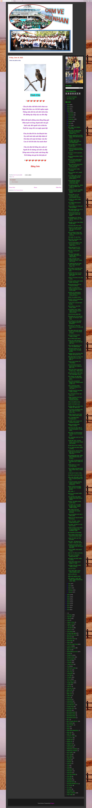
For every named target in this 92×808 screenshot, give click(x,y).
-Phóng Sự (69, 655)
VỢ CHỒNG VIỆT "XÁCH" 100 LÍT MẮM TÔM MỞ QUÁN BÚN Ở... (74, 177)
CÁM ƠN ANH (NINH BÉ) (74, 314)
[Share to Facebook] (29, 175)
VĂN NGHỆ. (70, 791)
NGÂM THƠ (70, 739)
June (69, 125)
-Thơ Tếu (69, 670)
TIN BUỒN (69, 780)
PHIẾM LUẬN (70, 745)
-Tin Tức (69, 679)
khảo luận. (69, 732)
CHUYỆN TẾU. (70, 708)
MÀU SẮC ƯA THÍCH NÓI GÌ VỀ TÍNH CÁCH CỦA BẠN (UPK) (75, 434)
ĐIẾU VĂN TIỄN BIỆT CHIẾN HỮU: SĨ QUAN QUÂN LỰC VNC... (75, 478)
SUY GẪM (69, 756)
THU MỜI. (69, 778)
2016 (68, 607)
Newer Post (12, 187)
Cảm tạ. (69, 697)
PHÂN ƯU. (69, 743)
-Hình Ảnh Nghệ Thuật (72, 644)
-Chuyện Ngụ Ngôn (71, 633)
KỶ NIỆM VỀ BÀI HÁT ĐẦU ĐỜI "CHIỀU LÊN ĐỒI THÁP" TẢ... (75, 265)
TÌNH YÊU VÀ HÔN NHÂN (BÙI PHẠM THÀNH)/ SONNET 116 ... (74, 132)
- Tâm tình (69, 625)
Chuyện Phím (70, 706)
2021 (68, 596)
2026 (68, 104)
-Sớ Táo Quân (70, 659)
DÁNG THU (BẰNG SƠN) (74, 297)
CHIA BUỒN (70, 701)
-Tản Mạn (69, 662)
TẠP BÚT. (69, 761)
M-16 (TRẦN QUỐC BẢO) (74, 338)
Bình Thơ (69, 692)
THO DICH (69, 769)
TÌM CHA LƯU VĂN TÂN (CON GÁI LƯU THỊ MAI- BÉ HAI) (75, 327)
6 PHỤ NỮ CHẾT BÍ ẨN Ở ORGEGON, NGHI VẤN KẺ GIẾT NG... (75, 342)
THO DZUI (69, 772)
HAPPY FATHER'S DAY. (74, 404)
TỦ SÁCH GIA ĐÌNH (72, 97)
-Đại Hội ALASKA (71, 638)
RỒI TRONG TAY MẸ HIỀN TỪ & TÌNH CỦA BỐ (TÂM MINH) (75, 378)
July (69, 123)
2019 (68, 601)
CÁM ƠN (69, 695)
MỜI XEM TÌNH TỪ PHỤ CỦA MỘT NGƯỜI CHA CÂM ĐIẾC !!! (75, 358)
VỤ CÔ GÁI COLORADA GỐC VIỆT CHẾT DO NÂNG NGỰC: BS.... (75, 411)
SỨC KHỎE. (70, 752)
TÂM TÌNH (69, 758)
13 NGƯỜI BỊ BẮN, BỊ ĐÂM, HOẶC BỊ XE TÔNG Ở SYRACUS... (75, 483)
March (70, 587)
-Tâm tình (69, 660)
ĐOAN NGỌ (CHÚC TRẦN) (75, 445)
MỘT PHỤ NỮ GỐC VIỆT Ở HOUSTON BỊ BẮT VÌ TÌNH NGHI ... (75, 429)
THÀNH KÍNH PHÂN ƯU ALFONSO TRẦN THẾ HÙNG (74, 214)
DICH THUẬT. (70, 725)
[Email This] (25, 175)
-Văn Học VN (70, 688)
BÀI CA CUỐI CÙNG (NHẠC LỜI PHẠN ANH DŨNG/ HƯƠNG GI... (75, 161)
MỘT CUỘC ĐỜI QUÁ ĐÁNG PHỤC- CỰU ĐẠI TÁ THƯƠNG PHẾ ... (75, 166)
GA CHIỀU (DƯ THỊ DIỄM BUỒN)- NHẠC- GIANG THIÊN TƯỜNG (74, 506)
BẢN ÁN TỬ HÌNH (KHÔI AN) (75, 553)
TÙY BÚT (69, 789)
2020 (68, 599)
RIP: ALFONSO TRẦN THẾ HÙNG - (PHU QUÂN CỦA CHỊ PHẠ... (75, 234)
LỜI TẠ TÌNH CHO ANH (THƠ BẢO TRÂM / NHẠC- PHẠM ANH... (75, 470)
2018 (68, 603)
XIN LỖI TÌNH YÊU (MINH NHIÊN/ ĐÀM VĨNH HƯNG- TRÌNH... (75, 498)
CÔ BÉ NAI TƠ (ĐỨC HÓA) (75, 473)
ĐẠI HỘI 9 (69, 710)
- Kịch (68, 620)
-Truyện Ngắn (70, 682)
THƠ (68, 767)
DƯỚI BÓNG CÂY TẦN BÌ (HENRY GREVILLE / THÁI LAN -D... (75, 219)
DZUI (68, 726)
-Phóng (68, 653)
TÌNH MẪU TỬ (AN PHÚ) (74, 237)
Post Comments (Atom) (18, 190)
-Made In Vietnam (71, 647)
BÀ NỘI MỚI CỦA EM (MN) (74, 532)
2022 (68, 594)
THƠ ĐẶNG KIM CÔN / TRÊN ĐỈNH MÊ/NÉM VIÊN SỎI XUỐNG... (75, 457)
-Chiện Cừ (69, 629)
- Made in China (70, 622)
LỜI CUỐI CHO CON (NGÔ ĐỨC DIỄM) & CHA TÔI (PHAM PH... (74, 322)
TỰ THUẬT (69, 785)
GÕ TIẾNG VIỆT (71, 98)
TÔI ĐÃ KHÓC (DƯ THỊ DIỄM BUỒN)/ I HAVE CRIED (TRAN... (75, 191)
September (71, 119)
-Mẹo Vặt (69, 649)
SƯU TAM (69, 754)
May (69, 583)
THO (68, 765)
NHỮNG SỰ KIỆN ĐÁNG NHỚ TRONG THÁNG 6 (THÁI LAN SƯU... (74, 294)
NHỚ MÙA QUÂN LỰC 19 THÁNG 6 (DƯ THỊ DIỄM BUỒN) (74, 350)
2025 (68, 106)
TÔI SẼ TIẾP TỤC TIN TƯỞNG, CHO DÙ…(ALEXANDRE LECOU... (74, 196)
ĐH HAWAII (69, 723)
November (71, 115)
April (69, 585)
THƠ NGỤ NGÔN (71, 774)
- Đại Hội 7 (69, 616)
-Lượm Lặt (69, 646)
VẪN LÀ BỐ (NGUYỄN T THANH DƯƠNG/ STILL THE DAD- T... (74, 387)
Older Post (58, 187)
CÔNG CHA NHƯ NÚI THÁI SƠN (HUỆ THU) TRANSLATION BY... (75, 398)
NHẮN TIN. (69, 741)
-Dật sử (68, 642)
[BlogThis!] (26, 175)
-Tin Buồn (69, 677)
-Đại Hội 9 (69, 636)
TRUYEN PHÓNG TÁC (72, 783)
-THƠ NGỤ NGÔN (71, 668)
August (70, 121)
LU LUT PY (69, 737)
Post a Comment (15, 181)
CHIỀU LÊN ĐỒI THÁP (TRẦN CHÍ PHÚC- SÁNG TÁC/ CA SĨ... (75, 260)
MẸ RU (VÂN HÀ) (72, 574)
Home (35, 187)
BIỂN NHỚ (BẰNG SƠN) (74, 576)
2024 (68, 109)
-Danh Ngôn (70, 640)
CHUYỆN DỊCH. (71, 704)
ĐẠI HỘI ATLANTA (71, 717)
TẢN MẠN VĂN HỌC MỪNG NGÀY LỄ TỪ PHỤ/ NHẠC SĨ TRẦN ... (75, 332)
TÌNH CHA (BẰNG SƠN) (74, 402)
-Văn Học (69, 686)
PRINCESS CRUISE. (72, 750)
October (70, 117)
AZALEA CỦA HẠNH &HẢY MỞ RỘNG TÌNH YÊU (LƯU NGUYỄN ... (75, 546)
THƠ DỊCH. (70, 770)
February (70, 590)
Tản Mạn (69, 759)
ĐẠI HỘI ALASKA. (71, 715)
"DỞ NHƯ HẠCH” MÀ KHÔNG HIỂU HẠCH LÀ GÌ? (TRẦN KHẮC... (74, 141)
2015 (68, 609)
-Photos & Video (71, 657)
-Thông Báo (70, 673)
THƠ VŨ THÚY (72, 568)
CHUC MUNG (70, 703)
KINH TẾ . (69, 734)
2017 (68, 605)
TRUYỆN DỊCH (70, 781)
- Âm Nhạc (69, 614)
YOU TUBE (69, 794)
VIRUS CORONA (71, 792)
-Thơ (13, 176)
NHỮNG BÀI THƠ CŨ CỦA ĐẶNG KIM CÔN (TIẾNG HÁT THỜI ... (75, 274)
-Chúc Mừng (70, 631)
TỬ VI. (68, 787)
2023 (68, 111)
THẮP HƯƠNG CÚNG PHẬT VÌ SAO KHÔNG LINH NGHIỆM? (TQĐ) (75, 529)
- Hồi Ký (69, 618)
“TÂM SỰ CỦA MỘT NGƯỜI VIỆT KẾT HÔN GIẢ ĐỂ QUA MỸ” (75, 229)
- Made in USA (70, 624)
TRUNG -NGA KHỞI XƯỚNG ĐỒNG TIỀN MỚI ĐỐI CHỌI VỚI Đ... (75, 137)
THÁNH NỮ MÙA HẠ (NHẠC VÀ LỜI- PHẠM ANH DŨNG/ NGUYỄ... (75, 149)
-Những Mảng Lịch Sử (72, 651)
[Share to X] (28, 175)
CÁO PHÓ (69, 699)
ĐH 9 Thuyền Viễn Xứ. (72, 721)
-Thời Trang (70, 671)
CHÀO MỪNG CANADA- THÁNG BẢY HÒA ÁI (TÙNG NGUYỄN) (74, 182)
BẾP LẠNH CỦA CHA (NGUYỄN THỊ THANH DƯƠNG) (74, 511)
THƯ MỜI (69, 776)
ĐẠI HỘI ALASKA (71, 714)
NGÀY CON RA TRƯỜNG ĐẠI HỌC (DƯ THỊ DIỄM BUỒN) (74, 488)
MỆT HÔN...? (71, 491)
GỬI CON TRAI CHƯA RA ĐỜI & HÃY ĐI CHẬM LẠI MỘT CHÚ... (75, 366)
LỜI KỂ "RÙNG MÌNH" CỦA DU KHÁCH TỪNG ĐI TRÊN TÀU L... (75, 244)
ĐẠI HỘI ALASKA (71, 712)
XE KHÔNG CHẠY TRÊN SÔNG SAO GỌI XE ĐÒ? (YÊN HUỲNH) (74, 311)
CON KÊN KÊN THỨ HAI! (74, 225)
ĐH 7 (68, 719)
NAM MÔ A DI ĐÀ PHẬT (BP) (75, 475)
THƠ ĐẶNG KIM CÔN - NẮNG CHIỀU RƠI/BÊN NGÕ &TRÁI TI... (75, 186)
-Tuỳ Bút (69, 684)
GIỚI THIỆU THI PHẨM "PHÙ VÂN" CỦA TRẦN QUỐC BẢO (75, 269)
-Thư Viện (69, 675)
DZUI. (68, 728)
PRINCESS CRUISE (72, 748)
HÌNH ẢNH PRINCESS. (72, 730)
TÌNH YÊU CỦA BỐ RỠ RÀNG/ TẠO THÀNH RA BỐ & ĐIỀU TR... (75, 382)
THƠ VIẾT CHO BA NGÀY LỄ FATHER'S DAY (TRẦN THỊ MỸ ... (75, 461)
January (70, 592)
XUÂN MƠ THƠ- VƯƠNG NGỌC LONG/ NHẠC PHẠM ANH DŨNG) (75, 442)
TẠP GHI (69, 763)
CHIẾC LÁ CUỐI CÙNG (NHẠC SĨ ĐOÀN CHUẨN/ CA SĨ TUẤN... (75, 289)
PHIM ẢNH (69, 747)
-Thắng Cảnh (70, 664)
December (71, 112)
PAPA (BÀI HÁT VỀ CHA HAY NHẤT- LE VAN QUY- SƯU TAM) (75, 318)
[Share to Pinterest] (30, 175)
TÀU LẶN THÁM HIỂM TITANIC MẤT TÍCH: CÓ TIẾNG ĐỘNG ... (74, 255)
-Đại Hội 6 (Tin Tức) (71, 635)
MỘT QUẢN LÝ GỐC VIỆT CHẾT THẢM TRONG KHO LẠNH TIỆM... (75, 580)
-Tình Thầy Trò (70, 681)
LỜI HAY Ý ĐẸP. (71, 736)
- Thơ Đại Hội (70, 627)
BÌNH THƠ (69, 693)
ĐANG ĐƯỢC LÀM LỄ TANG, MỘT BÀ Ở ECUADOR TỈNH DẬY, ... (75, 452)
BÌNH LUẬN (70, 690)
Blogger (52, 803)
